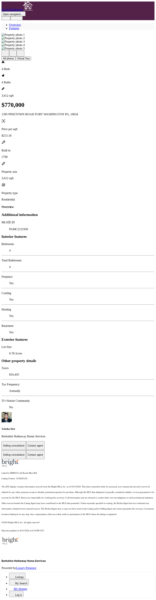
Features (14, 28)
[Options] (5, 53)
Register (16, 18)
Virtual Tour (23, 58)
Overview (15, 24)
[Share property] (20, 53)
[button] (78, 35)
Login (6, 18)
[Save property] (13, 53)
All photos (8, 58)
